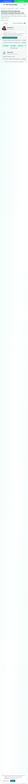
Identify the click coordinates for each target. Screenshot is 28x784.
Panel (25, 4)
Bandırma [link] (23, 8)
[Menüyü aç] (2, 5)
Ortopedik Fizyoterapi (17, 42)
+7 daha (24, 40)
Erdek (13, 56)
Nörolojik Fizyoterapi (7, 42)
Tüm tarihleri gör (14, 48)
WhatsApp (22, 1)
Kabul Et (13, 780)
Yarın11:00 (20, 45)
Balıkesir (17, 8)
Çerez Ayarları (6, 780)
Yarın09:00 (5, 45)
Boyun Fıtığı (5, 58)
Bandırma (10, 40)
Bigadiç (16, 40)
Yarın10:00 (13, 45)
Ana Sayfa (3, 8)
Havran (20, 40)
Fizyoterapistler (10, 8)
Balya (13, 40)
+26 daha (24, 42)
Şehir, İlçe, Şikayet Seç (19, 23)
